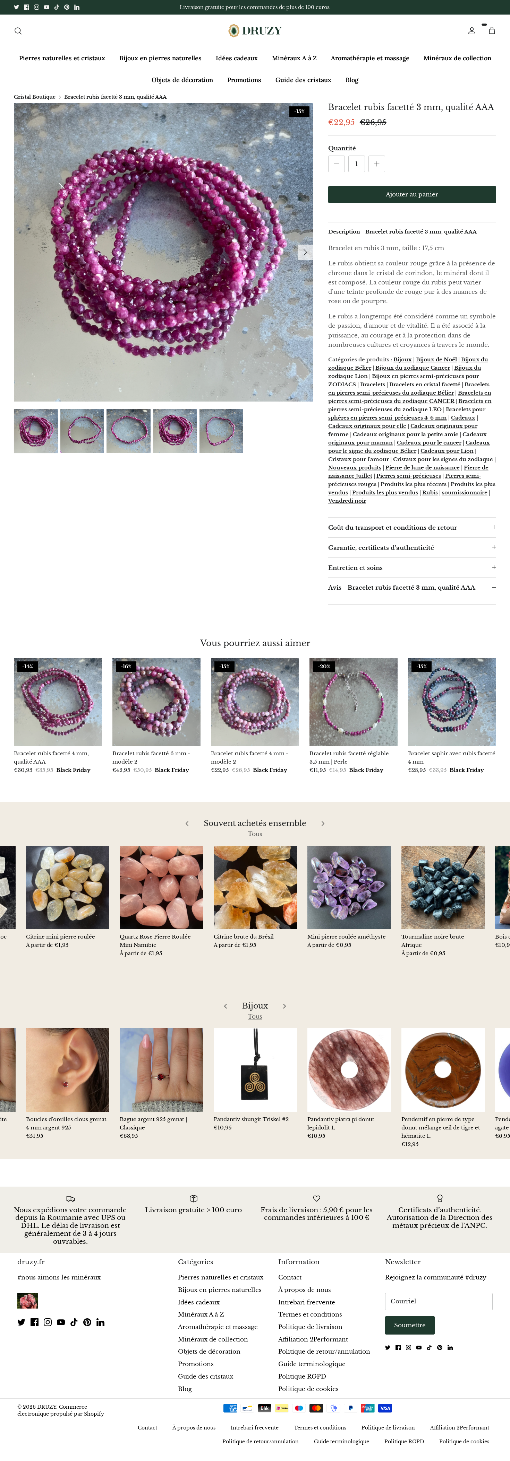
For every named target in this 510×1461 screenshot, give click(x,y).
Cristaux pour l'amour (358, 459)
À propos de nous (304, 1290)
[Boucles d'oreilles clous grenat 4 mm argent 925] (67, 1069)
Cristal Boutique (35, 97)
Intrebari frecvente (306, 1302)
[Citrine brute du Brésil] (255, 887)
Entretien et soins (355, 568)
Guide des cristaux (303, 80)
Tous (255, 834)
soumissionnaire (464, 492)
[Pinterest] (66, 7)
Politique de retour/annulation (324, 1351)
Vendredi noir (347, 501)
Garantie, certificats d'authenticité (381, 548)
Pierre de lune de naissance (422, 467)
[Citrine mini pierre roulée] (67, 887)
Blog (352, 80)
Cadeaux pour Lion (447, 451)
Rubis (430, 492)
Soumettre (410, 1325)
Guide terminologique (312, 1364)
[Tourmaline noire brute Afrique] (443, 887)
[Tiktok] (56, 7)
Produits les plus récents (414, 484)
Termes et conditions (310, 1314)
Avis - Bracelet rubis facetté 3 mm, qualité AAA (401, 587)
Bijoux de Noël (436, 359)
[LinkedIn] (76, 7)
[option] (163, 252)
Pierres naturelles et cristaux (62, 58)
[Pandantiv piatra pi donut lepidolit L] (349, 1069)
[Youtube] (46, 7)
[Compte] (470, 30)
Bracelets (372, 384)
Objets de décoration (182, 80)
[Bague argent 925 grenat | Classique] (161, 1069)
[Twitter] (16, 7)
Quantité (342, 148)
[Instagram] (36, 7)
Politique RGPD (302, 1376)
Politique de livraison (310, 1327)
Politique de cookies (308, 1389)
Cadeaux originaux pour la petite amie (405, 434)
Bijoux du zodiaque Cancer (412, 367)
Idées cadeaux (237, 58)
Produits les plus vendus (385, 492)
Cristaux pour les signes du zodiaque (443, 459)
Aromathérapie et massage (370, 58)
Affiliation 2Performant (313, 1339)
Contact (289, 1277)
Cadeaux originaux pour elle (367, 426)
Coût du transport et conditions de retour (392, 527)
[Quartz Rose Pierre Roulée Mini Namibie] (161, 887)
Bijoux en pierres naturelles (160, 58)
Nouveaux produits (354, 467)
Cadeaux (463, 417)
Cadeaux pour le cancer (429, 442)
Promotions (244, 80)
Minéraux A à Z (294, 58)
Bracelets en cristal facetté (424, 384)
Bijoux (402, 359)
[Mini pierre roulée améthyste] (349, 887)
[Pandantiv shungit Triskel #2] (255, 1069)
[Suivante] (305, 252)
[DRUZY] (255, 31)
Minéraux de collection (457, 58)
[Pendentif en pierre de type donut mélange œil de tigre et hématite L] (443, 1069)
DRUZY (46, 1407)
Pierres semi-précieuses (408, 476)
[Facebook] (26, 7)
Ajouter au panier (412, 194)
